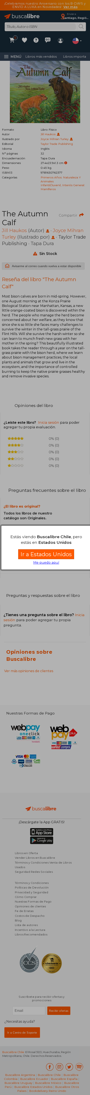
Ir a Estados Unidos (46, 554)
